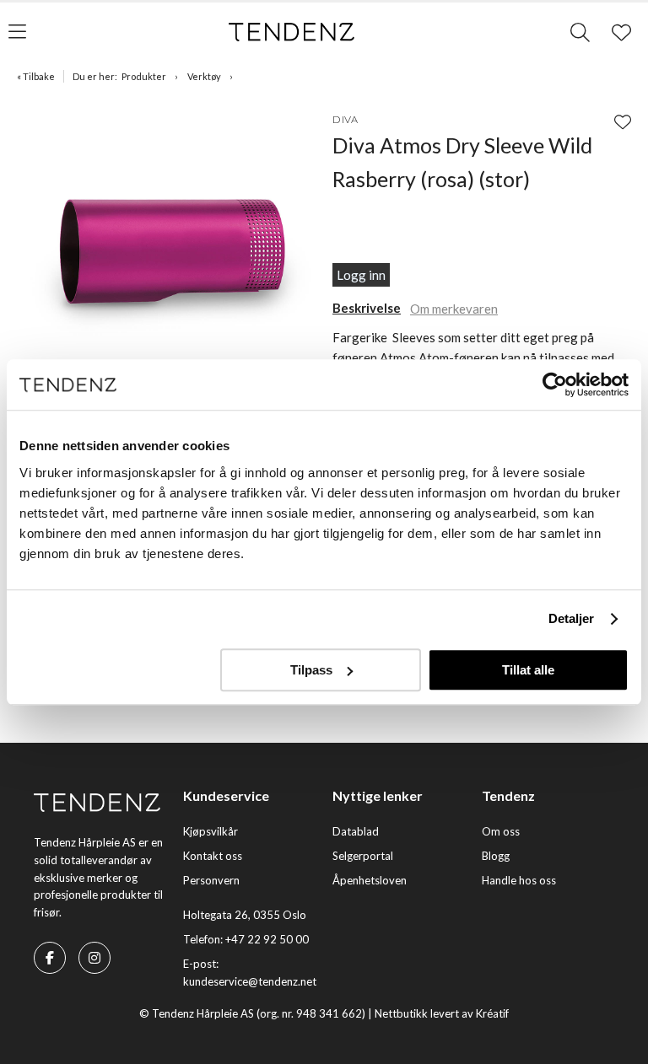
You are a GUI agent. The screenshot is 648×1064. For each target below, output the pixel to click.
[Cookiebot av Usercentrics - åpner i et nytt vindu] (555, 384)
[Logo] (292, 32)
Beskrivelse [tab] (366, 307)
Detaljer (571, 618)
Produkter (144, 76)
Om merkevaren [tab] (454, 308)
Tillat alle (528, 670)
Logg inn (361, 274)
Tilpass (311, 670)
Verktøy (204, 76)
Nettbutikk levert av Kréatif (442, 1013)
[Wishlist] (622, 121)
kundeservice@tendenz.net (249, 981)
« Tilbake (36, 76)
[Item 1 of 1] (170, 255)
